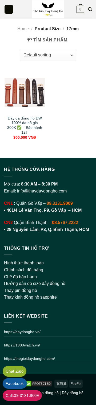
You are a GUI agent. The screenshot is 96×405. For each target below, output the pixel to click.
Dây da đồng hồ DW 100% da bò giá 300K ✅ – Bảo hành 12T (24, 125)
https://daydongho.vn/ (22, 332)
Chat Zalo (14, 371)
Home (23, 28)
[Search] (90, 9)
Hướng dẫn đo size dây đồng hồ (34, 283)
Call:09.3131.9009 (22, 395)
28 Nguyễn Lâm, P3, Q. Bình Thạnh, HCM (48, 229)
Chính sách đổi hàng (23, 270)
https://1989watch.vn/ (22, 345)
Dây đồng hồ (72, 393)
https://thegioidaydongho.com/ (29, 358)
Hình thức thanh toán (24, 263)
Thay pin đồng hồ (20, 290)
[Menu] (9, 9)
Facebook (15, 383)
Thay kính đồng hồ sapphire (30, 297)
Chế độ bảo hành (20, 277)
